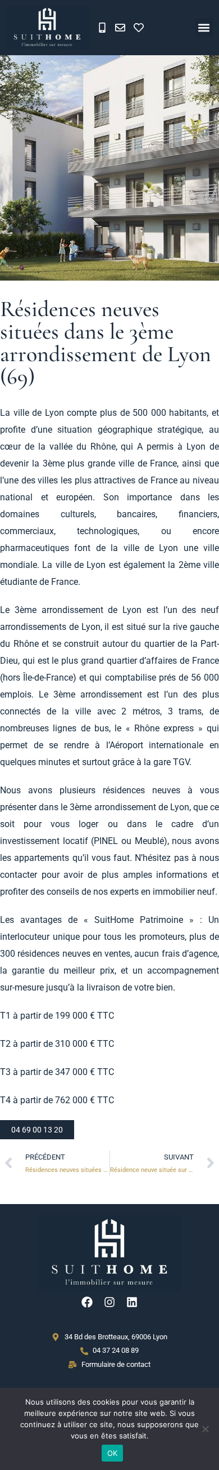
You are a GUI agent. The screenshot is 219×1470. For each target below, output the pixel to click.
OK (112, 1453)
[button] (204, 27)
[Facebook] (87, 1302)
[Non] (205, 1429)
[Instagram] (109, 1302)
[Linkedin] (132, 1302)
